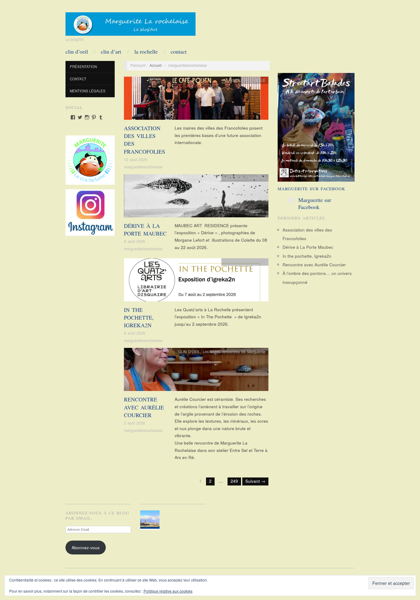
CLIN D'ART (234, 177)
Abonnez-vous (86, 547)
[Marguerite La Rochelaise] (130, 22)
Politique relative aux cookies (168, 591)
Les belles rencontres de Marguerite (234, 351)
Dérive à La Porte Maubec (145, 229)
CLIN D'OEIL (189, 351)
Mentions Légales (87, 90)
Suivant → (255, 481)
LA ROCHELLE (146, 51)
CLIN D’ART (111, 51)
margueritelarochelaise (143, 167)
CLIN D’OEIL (76, 51)
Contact (179, 51)
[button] (151, 520)
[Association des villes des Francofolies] (196, 100)
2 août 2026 (134, 423)
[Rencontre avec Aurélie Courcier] (196, 371)
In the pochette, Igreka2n (139, 317)
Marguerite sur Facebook (311, 188)
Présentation (83, 66)
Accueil (155, 65)
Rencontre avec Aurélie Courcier (144, 407)
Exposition (256, 177)
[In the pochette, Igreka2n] (196, 281)
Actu (232, 80)
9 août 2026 (134, 241)
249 (234, 481)
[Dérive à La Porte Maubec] (196, 197)
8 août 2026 (134, 333)
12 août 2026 (135, 159)
